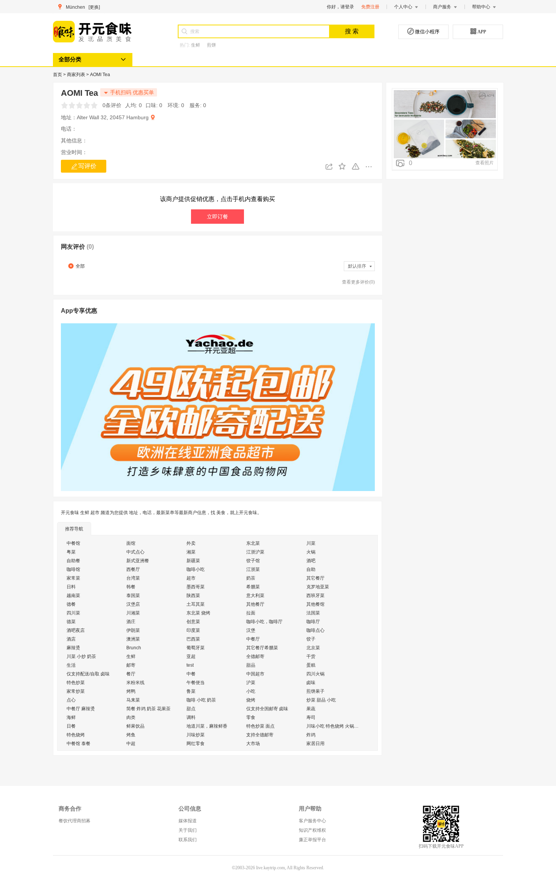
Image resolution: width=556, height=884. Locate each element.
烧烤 (250, 700)
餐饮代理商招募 (74, 820)
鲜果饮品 (135, 726)
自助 (310, 569)
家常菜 (73, 578)
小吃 (250, 691)
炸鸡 (310, 734)
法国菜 (313, 613)
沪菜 (250, 682)
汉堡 (250, 630)
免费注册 (370, 6)
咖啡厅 (313, 621)
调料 (191, 717)
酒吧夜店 (76, 630)
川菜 (310, 543)
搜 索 (352, 31)
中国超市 (255, 674)
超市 (191, 578)
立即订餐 (217, 217)
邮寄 (130, 665)
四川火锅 (315, 674)
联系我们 (188, 839)
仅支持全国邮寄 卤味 (267, 708)
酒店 (71, 639)
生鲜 (195, 45)
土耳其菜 (195, 604)
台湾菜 (133, 578)
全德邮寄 (255, 656)
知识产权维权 (312, 830)
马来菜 (133, 700)
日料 (71, 586)
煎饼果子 (315, 691)
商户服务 (442, 6)
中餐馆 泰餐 (78, 743)
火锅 (310, 552)
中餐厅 (253, 639)
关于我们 (188, 830)
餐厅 (130, 674)
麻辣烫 (73, 647)
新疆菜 (193, 560)
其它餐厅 (315, 578)
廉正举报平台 (312, 839)
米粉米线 (135, 682)
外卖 (191, 543)
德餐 (71, 604)
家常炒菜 (76, 691)
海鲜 (71, 717)
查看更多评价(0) (358, 282)
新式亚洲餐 (137, 560)
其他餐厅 (255, 604)
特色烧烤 (76, 734)
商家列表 (76, 74)
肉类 (130, 717)
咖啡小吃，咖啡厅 (264, 621)
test (190, 665)
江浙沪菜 (255, 552)
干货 (310, 656)
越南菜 (73, 595)
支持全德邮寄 (259, 734)
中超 (130, 743)
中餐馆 (73, 543)
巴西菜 (193, 639)
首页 (58, 74)
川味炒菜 (195, 734)
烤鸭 (130, 691)
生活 (71, 665)
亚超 (191, 656)
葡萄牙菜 (195, 647)
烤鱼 (130, 734)
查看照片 (484, 162)
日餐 (71, 726)
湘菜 (191, 552)
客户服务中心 (312, 820)
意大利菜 (255, 595)
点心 (71, 700)
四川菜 (73, 613)
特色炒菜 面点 (260, 726)
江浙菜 (253, 569)
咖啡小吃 (195, 569)
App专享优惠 (79, 310)
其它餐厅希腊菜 (262, 647)
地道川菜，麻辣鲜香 (206, 726)
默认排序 (357, 266)
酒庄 (130, 621)
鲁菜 (191, 691)
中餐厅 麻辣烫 (81, 708)
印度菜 (193, 630)
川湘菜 (133, 613)
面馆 (130, 543)
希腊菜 (253, 586)
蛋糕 (310, 665)
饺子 (310, 639)
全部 (80, 266)
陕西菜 (193, 595)
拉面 (250, 613)
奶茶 (250, 578)
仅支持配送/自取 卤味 (88, 674)
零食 (250, 717)
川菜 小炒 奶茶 (81, 656)
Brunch (133, 647)
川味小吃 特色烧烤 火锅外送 (334, 726)
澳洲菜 (133, 639)
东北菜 (253, 543)
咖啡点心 (315, 630)
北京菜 (313, 647)
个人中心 (403, 6)
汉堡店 (133, 604)
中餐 (191, 674)
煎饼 (211, 45)
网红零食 (195, 743)
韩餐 (130, 586)
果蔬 (310, 708)
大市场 (253, 743)
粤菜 (71, 552)
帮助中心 (481, 6)
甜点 (191, 708)
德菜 (71, 621)
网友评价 (77, 246)
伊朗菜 (133, 630)
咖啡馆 (73, 569)
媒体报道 (188, 820)
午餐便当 (195, 682)
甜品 (250, 665)
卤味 (310, 682)
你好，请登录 (340, 6)
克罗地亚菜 (317, 586)
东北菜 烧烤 (198, 613)
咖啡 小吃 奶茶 (201, 700)
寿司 (310, 717)
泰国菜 (133, 595)
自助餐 (73, 560)
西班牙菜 (315, 595)
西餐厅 (133, 569)
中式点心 (135, 552)
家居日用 (315, 743)
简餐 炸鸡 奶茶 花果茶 (148, 708)
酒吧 (310, 560)
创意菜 (193, 621)
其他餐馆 (315, 604)
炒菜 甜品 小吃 (321, 700)
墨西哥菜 (195, 586)
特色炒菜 (76, 682)
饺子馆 (253, 560)
